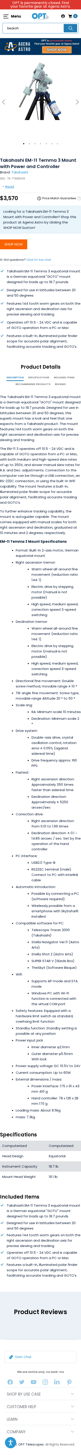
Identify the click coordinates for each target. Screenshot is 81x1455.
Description (15, 377)
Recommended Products (33, 384)
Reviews (60, 384)
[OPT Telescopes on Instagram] (45, 1383)
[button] (10, 1442)
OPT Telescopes (31, 1444)
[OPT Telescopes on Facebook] (10, 1383)
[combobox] (40, 28)
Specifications (38, 377)
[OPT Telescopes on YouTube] (33, 1383)
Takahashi (19, 172)
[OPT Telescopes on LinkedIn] (57, 1383)
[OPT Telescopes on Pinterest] (69, 1383)
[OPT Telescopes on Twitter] (22, 1383)
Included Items (64, 377)
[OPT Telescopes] (41, 16)
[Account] (63, 16)
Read (9, 186)
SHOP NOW (13, 244)
